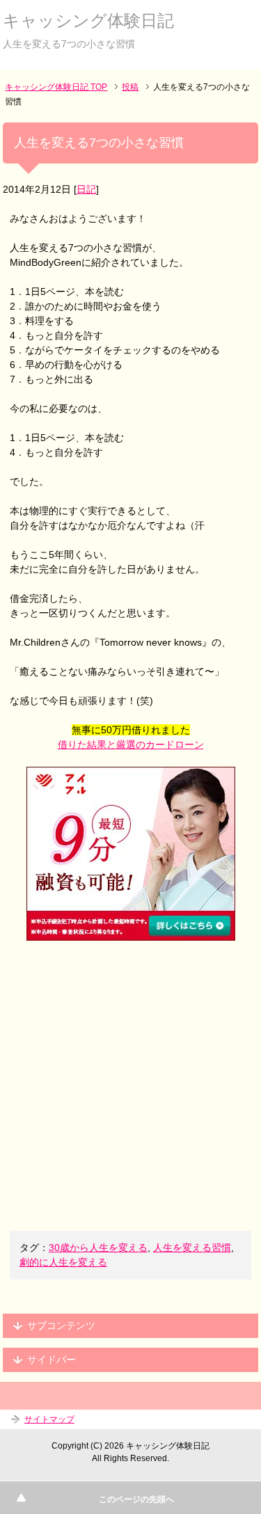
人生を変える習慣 (192, 1247)
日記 (86, 189)
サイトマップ (49, 1419)
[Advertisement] (130, 1085)
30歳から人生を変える (98, 1247)
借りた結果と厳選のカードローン (131, 744)
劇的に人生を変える (63, 1262)
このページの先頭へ (136, 1499)
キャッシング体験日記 (88, 20)
